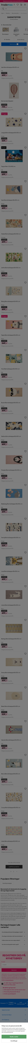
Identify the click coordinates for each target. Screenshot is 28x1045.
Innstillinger (14, 1041)
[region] (14, 1034)
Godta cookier (14, 1036)
